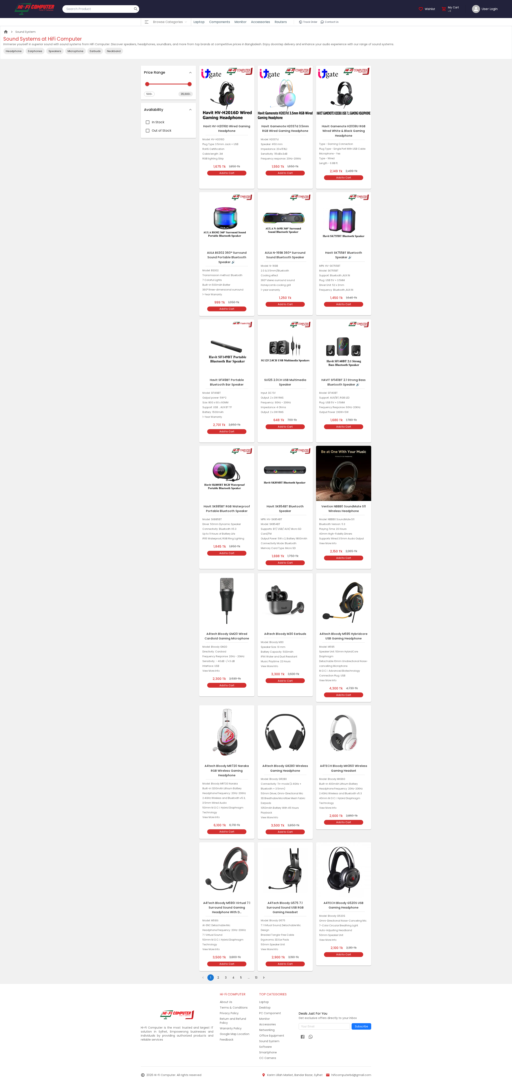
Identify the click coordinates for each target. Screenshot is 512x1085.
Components (219, 22)
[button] (168, 72)
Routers (281, 22)
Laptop (199, 22)
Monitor (240, 22)
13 (256, 978)
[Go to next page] (264, 977)
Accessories (260, 22)
